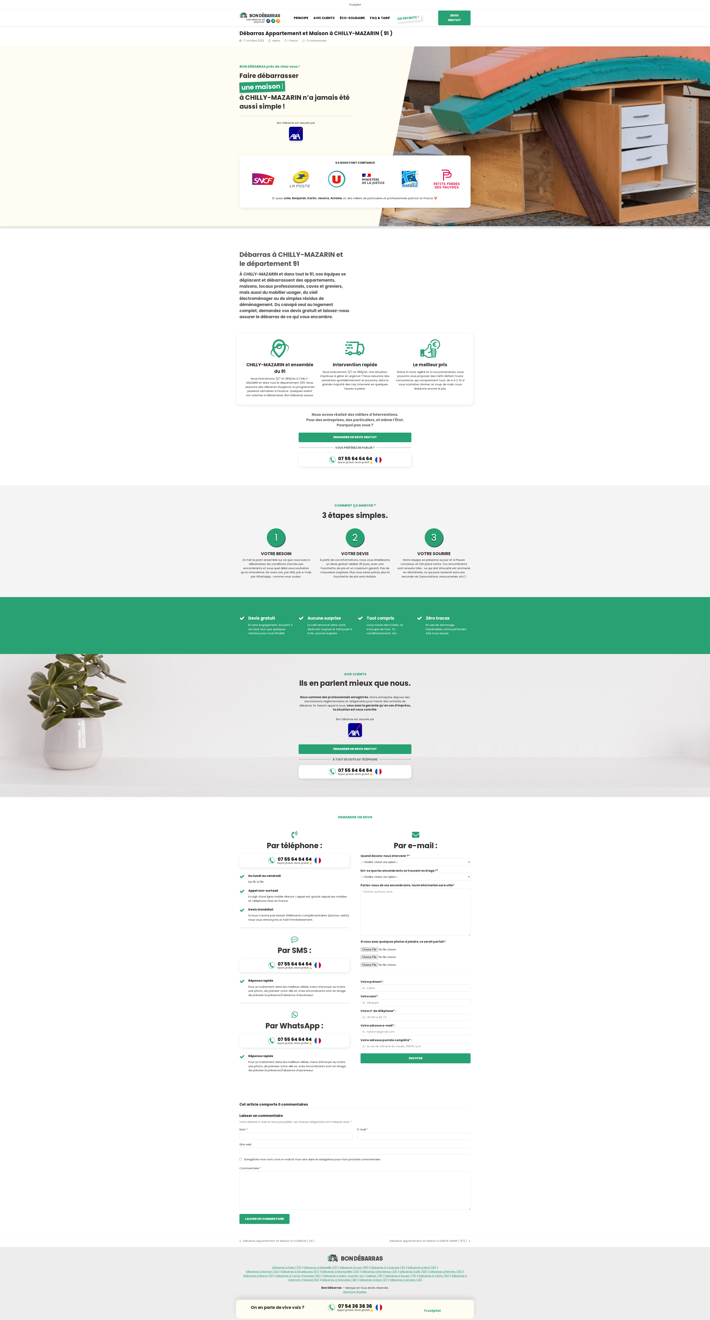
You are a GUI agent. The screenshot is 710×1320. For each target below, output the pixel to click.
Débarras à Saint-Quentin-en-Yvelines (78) (353, 1276)
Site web (245, 1144)
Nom (243, 1129)
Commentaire (250, 1168)
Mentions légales (354, 1292)
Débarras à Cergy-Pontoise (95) (298, 1276)
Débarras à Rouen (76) (400, 1276)
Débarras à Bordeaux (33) (379, 1271)
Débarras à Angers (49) (406, 1280)
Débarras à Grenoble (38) (339, 1280)
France (293, 41)
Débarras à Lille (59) (413, 1271)
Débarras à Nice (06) (422, 1267)
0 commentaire (317, 41)
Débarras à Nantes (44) (262, 1271)
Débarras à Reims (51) (258, 1276)
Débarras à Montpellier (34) (340, 1271)
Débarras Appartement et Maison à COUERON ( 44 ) (277, 1241)
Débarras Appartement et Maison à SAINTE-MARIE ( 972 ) (428, 1241)
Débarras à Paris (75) (286, 1267)
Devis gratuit (454, 17)
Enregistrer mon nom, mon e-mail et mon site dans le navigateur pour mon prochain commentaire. (312, 1159)
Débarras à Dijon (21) (373, 1280)
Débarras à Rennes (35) (446, 1271)
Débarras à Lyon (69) (354, 1267)
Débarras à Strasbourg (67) (300, 1271)
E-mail (362, 1129)
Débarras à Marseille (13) (320, 1267)
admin (276, 41)
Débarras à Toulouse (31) (388, 1267)
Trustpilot (355, 4)
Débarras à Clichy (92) (434, 1276)
